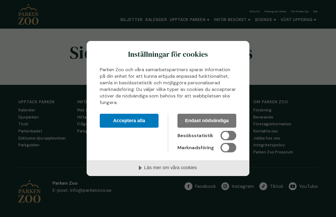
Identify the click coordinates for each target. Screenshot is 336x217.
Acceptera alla (129, 120)
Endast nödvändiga (207, 120)
